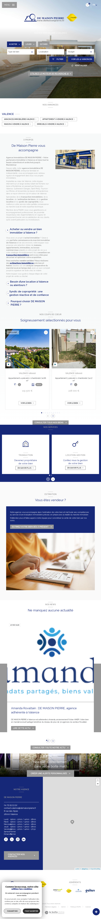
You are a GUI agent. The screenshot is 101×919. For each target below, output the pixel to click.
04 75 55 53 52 (10, 805)
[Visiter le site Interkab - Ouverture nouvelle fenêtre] (57, 890)
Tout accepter (31, 911)
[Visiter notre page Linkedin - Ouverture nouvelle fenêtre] (24, 839)
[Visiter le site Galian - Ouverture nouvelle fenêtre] (90, 891)
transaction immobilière (17, 255)
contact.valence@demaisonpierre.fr (20, 808)
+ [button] (98, 780)
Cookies (88, 907)
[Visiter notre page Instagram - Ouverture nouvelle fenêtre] (18, 839)
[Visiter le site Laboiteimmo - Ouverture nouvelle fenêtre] (54, 912)
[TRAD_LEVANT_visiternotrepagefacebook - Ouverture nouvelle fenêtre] (6, 839)
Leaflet (77, 869)
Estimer (43, 44)
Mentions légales (50, 907)
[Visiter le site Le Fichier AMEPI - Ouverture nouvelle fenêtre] (79, 890)
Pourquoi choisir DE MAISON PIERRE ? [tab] (28, 303)
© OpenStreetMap (95, 869)
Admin (63, 907)
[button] (53, 416)
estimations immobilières (22, 263)
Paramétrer (12, 911)
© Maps (84, 869)
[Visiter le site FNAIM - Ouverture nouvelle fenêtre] (69, 891)
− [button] (98, 783)
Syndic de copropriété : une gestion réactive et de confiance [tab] (29, 293)
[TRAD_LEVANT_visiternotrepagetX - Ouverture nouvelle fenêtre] (12, 839)
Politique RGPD (75, 907)
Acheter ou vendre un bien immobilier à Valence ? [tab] (26, 231)
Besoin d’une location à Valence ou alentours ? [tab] (29, 283)
